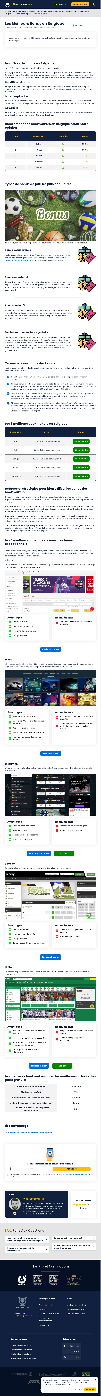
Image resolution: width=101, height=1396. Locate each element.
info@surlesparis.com (22, 1316)
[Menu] (7, 4)
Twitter (76, 1351)
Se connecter (80, 4)
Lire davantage (76, 1389)
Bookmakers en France (21, 1345)
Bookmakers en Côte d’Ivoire (24, 1358)
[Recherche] (93, 4)
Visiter (63, 853)
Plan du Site (44, 1325)
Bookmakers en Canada (21, 1349)
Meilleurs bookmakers (76, 1305)
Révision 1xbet (50, 753)
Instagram (74, 1357)
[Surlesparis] (23, 4)
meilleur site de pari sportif (18, 260)
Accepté (90, 1389)
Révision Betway (50, 957)
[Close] (95, 1379)
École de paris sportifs (76, 1314)
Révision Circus (50, 649)
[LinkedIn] (14, 1213)
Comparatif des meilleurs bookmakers (35, 11)
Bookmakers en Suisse (21, 1354)
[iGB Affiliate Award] (22, 1280)
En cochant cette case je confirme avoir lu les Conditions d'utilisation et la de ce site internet (52, 1175)
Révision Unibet (38, 1065)
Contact (42, 1309)
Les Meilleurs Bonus (75, 1309)
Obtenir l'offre (81, 441)
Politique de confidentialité (78, 1174)
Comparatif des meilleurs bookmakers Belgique (28, 1132)
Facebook (74, 1346)
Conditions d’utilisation (49, 1314)
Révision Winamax (39, 853)
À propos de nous (46, 1305)
